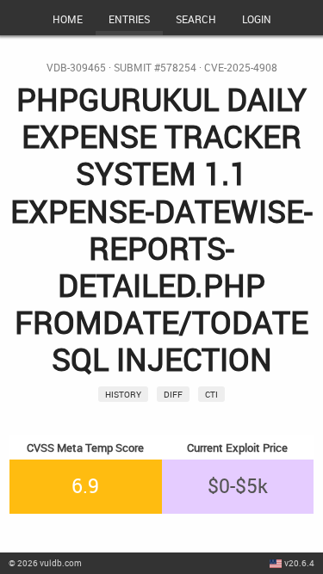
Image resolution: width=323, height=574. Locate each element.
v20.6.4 (299, 563)
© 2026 (45, 563)
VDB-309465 (76, 67)
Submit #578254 (155, 67)
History (123, 394)
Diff (173, 394)
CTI (211, 394)
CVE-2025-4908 (240, 67)
